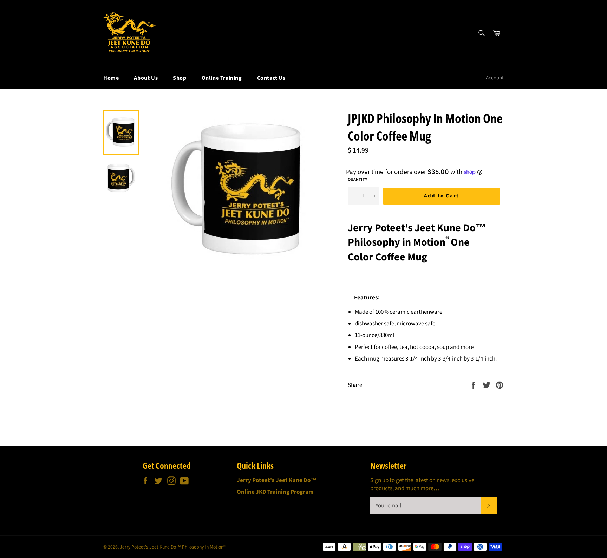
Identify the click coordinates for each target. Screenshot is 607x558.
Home (111, 78)
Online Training (222, 78)
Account (495, 78)
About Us (146, 78)
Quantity (357, 179)
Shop (179, 78)
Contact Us (271, 78)
